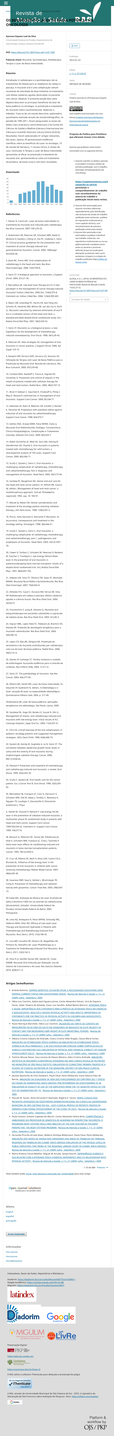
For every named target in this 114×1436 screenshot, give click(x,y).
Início (8, 11)
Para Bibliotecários (14, 1261)
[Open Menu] (6, 3)
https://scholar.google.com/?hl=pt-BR (45, 1282)
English (9, 1211)
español (10, 1216)
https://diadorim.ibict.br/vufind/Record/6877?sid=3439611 (46, 1279)
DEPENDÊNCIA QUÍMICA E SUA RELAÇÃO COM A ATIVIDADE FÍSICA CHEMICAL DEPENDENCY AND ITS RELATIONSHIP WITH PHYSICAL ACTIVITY (59, 1157)
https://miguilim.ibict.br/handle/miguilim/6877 (41, 1285)
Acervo (17, 11)
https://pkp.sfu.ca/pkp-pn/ (20, 1356)
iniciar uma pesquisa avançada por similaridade (50, 1173)
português (11, 1220)
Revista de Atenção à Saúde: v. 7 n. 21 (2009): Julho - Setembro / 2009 (46, 1020)
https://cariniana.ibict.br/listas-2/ (23, 1369)
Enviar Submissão (16, 1234)
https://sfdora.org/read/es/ (85, 1396)
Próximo (101, 1167)
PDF (76, 45)
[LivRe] (66, 1339)
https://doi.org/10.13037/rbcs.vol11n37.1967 (33, 52)
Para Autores (11, 1256)
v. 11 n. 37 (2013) (31, 11)
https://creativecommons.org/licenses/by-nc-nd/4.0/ (91, 183)
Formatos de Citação (81, 299)
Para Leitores (12, 1252)
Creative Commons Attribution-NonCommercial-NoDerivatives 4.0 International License (86, 121)
